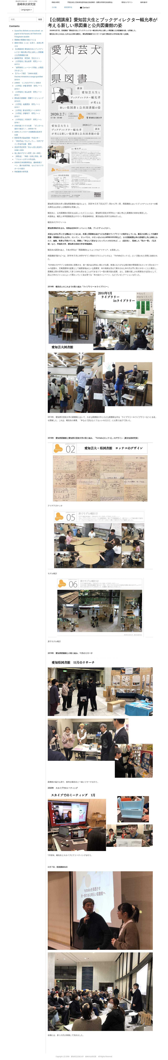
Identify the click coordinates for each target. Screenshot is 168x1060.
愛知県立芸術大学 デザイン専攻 (26, 1)
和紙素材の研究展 (21, 172)
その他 (54, 7)
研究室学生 (68, 7)
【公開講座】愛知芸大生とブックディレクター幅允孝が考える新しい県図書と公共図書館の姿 (28, 52)
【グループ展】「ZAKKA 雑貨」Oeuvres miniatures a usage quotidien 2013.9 (28, 76)
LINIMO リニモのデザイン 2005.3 (27, 83)
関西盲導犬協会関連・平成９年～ (27, 138)
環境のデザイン (127, 2)
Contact (86, 8)
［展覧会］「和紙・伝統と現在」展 (28, 156)
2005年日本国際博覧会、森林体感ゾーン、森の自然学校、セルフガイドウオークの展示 (28, 165)
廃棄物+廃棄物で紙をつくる (25, 40)
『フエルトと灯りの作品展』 (25, 159)
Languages (26, 10)
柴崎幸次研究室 (26, 4)
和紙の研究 (56, 2)
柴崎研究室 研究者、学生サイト (27, 58)
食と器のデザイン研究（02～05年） (28, 153)
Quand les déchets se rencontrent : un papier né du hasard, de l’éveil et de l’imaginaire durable (28, 34)
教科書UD (143, 2)
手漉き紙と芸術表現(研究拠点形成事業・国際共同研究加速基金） (90, 2)
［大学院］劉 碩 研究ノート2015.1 (27, 110)
